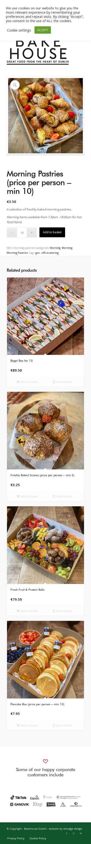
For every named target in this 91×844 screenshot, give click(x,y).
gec (37, 252)
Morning (55, 248)
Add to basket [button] (29, 382)
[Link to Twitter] (80, 833)
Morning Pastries (17, 252)
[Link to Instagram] (73, 833)
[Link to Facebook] (66, 833)
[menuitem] (16, 838)
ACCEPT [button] (42, 30)
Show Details (63, 382)
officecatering (50, 252)
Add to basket (52, 232)
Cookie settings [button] (19, 30)
